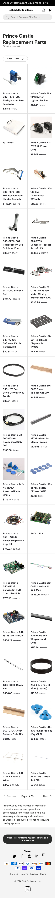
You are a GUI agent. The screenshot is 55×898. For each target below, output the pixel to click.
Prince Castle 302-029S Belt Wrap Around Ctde (39, 637)
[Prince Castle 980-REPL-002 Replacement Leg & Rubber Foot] (13, 222)
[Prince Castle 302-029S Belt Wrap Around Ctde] (41, 617)
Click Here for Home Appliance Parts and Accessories (27, 839)
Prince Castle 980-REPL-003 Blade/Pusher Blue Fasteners (13, 99)
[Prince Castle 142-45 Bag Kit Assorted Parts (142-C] (13, 469)
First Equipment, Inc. (31, 881)
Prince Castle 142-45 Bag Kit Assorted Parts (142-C (13, 489)
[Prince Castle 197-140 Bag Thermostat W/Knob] (41, 173)
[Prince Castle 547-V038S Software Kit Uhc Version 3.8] (13, 321)
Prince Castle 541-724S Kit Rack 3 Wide (13, 776)
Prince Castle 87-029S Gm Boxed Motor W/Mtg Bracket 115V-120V (41, 292)
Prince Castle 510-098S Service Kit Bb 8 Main (41, 586)
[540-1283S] (41, 518)
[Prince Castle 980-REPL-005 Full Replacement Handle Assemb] (13, 173)
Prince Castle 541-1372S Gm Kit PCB (13, 634)
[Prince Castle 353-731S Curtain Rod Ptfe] (41, 757)
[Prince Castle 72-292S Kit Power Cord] (41, 127)
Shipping (13, 874)
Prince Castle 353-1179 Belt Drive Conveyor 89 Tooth (13, 391)
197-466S (8, 142)
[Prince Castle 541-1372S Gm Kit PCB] (13, 617)
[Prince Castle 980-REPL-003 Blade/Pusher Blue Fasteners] (13, 78)
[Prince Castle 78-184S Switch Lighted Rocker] (41, 78)
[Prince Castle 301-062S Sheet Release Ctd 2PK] (41, 370)
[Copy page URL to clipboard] (43, 854)
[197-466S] (13, 127)
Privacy (34, 874)
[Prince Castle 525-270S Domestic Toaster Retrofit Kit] (41, 222)
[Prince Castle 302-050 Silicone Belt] (13, 271)
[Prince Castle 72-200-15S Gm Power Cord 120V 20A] (13, 419)
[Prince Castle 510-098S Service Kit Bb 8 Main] (41, 567)
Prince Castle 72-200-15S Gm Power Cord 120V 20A (13, 440)
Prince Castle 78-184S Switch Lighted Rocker (41, 97)
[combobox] (27, 17)
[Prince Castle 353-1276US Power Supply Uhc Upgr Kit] (13, 518)
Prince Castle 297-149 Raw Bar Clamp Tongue (40, 438)
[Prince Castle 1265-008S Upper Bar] (13, 666)
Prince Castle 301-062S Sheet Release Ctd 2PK (41, 389)
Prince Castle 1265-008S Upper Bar (13, 685)
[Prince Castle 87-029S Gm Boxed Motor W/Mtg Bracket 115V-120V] (41, 271)
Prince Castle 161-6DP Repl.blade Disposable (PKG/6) (41, 341)
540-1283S (37, 533)
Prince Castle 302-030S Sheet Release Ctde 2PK (13, 731)
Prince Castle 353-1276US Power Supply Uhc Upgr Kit (13, 539)
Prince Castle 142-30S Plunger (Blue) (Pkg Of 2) (41, 731)
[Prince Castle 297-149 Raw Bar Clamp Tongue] (41, 419)
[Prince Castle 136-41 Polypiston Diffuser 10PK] (41, 469)
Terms (43, 874)
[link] (11, 796)
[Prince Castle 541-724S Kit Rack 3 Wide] (13, 757)
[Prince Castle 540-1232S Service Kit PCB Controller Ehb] (13, 567)
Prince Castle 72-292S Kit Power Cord (41, 146)
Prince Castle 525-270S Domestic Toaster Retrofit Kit (41, 243)
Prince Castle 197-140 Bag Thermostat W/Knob (41, 194)
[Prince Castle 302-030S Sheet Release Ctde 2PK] (13, 712)
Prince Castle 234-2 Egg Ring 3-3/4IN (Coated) (41, 685)
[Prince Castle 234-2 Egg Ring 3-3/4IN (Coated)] (41, 666)
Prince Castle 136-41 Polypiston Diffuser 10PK (41, 488)
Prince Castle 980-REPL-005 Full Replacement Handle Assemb (13, 194)
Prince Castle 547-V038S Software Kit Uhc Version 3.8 (12, 341)
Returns (24, 874)
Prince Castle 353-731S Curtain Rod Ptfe (40, 776)
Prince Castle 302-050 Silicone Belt (13, 291)
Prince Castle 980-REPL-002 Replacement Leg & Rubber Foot (13, 243)
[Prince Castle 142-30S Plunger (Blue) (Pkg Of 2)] (41, 712)
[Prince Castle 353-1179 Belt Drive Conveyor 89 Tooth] (13, 370)
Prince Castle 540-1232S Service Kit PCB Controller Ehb (12, 588)
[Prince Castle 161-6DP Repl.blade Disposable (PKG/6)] (41, 321)
